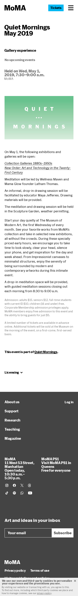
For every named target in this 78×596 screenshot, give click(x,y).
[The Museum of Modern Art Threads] (30, 485)
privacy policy (44, 593)
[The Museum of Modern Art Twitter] (22, 485)
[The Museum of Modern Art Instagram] (7, 485)
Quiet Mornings (45, 352)
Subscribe (63, 533)
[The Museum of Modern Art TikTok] (7, 493)
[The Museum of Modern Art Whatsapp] (22, 493)
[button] (70, 7)
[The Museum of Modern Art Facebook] (14, 485)
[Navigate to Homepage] (15, 7)
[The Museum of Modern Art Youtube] (30, 493)
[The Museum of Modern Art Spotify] (14, 493)
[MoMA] (12, 562)
